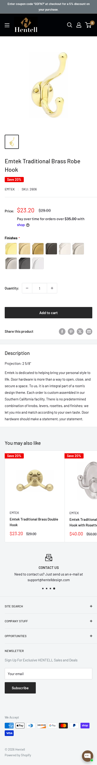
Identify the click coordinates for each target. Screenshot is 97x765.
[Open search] (69, 25)
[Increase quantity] (52, 288)
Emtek (10, 189)
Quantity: (12, 288)
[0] (88, 25)
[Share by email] (89, 331)
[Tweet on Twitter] (80, 331)
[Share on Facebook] (62, 331)
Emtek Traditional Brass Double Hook (34, 522)
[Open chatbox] (87, 756)
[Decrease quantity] (27, 288)
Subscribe (20, 687)
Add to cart (48, 312)
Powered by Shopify (18, 755)
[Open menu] (7, 25)
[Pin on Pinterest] (71, 331)
